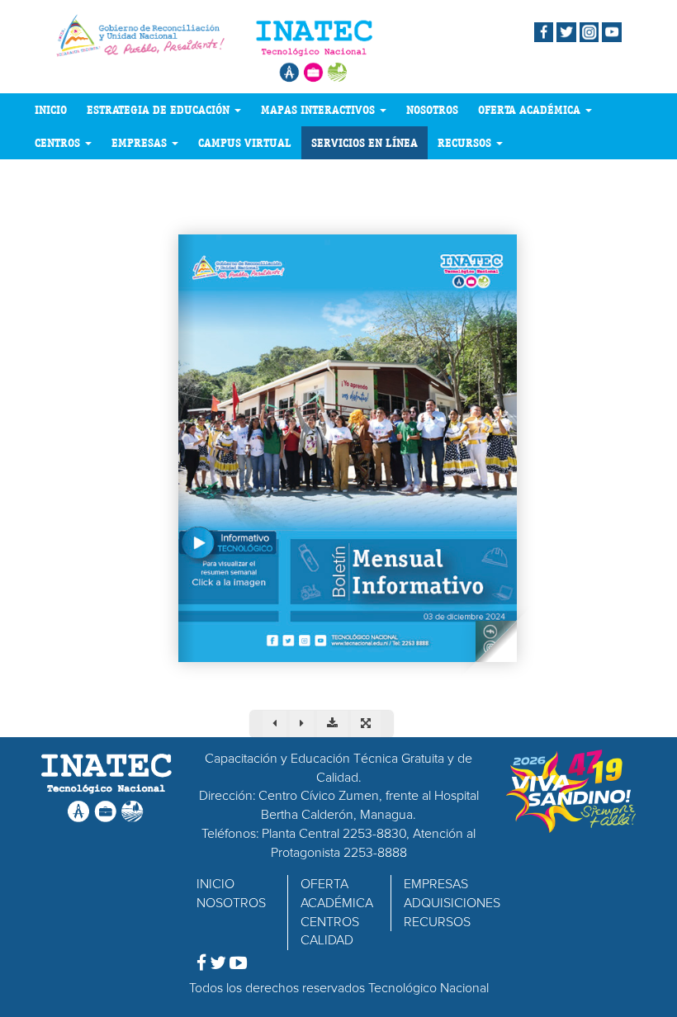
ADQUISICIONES (452, 903)
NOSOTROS (432, 109)
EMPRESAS (140, 142)
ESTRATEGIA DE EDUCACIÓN (160, 109)
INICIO (51, 109)
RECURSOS (466, 142)
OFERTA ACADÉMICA (531, 109)
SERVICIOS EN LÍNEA (364, 142)
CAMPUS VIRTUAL (244, 142)
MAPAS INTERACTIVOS (319, 109)
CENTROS (59, 142)
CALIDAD (327, 940)
